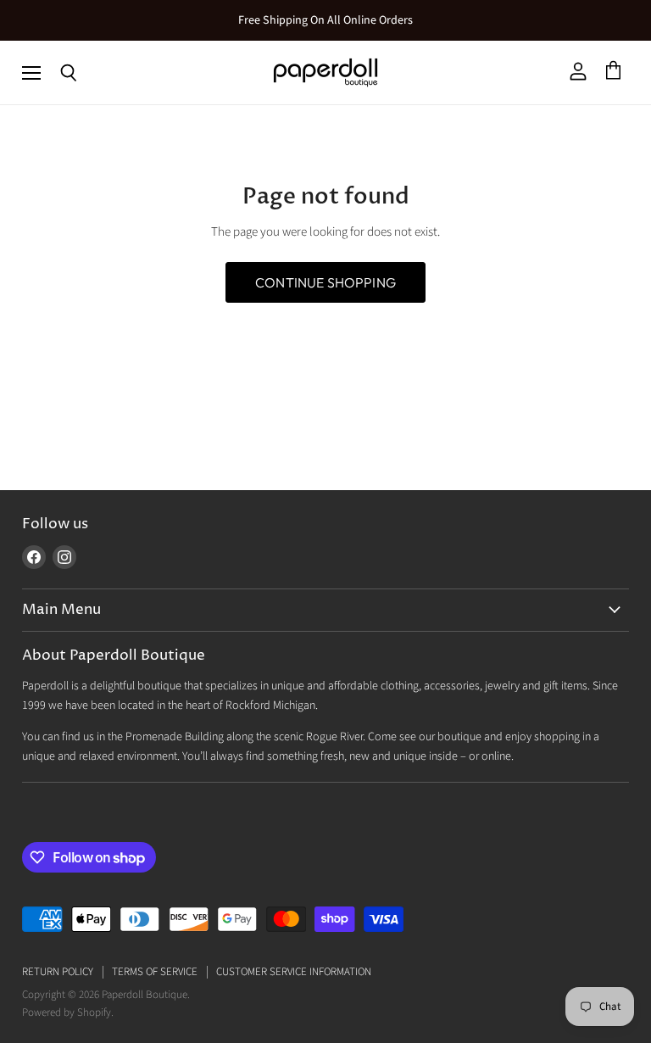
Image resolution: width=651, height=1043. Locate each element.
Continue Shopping (325, 282)
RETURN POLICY (57, 971)
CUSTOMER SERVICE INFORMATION (293, 971)
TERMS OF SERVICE (155, 971)
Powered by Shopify (66, 1012)
